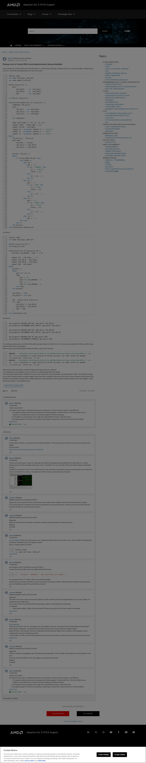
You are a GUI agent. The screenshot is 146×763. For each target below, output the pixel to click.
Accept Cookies (120, 754)
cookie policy (41, 761)
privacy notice (29, 761)
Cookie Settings (103, 754)
